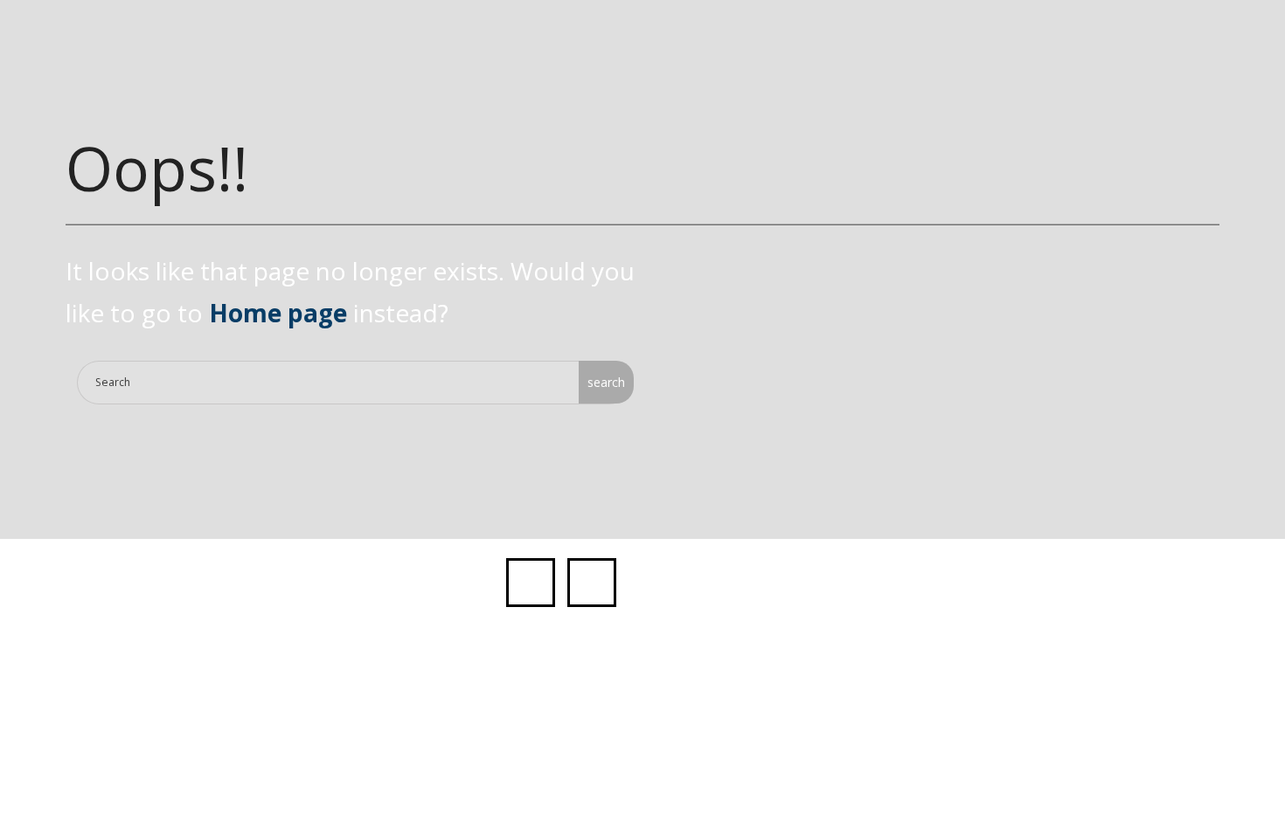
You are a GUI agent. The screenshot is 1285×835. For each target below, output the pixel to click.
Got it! (993, 33)
